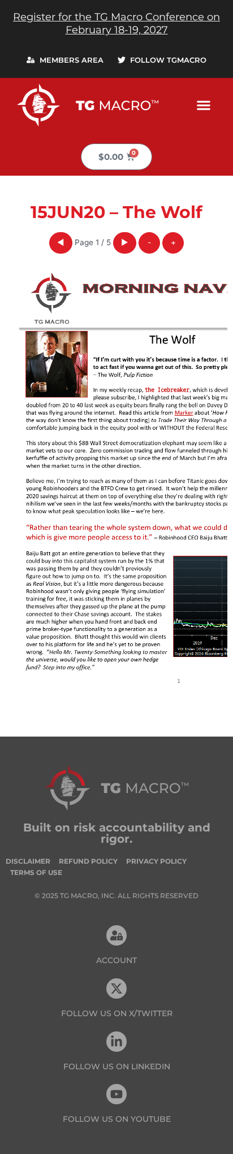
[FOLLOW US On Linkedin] (116, 1041)
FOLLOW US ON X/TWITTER (116, 1013)
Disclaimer (28, 861)
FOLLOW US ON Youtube (117, 1119)
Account (116, 960)
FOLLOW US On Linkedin (116, 1066)
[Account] (116, 935)
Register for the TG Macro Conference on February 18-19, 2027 (116, 23)
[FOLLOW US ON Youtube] (116, 1094)
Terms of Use (36, 872)
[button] (204, 105)
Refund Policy (88, 861)
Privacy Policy (156, 861)
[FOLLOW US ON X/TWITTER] (116, 988)
